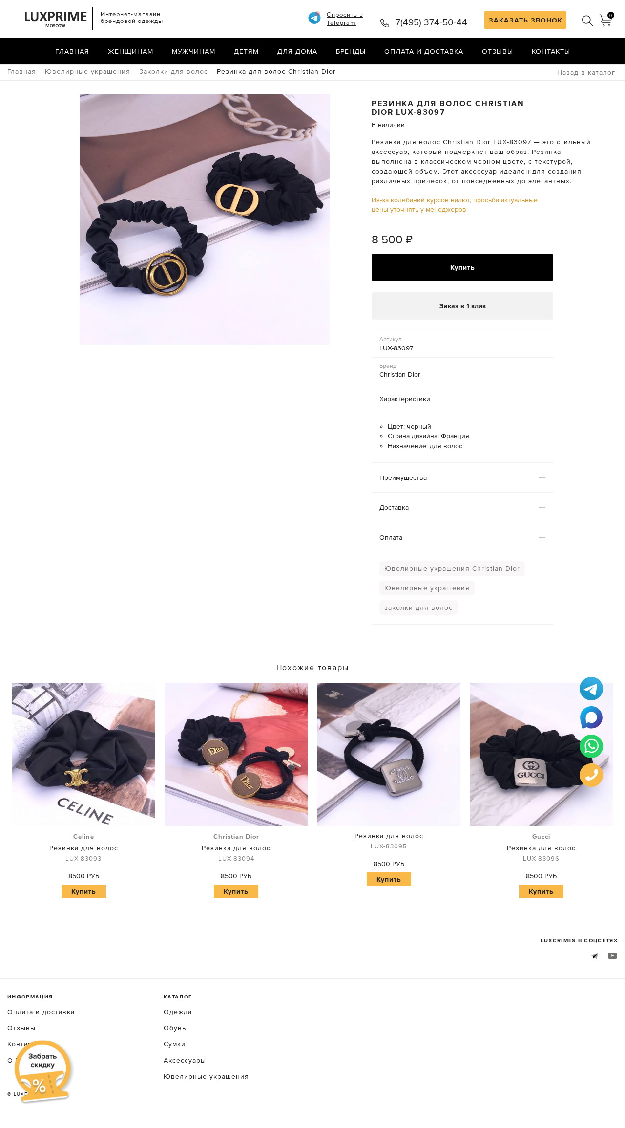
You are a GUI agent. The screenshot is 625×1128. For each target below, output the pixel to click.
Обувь (175, 1028)
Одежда (178, 1012)
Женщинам (130, 51)
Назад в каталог (586, 72)
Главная (72, 51)
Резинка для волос (83, 847)
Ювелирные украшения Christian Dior (452, 568)
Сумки (175, 1044)
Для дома (297, 51)
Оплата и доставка (423, 51)
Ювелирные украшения (427, 588)
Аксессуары (185, 1060)
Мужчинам (193, 51)
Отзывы (497, 51)
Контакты (551, 51)
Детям (246, 51)
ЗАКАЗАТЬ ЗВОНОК (525, 20)
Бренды (351, 51)
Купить (462, 267)
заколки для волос (418, 607)
